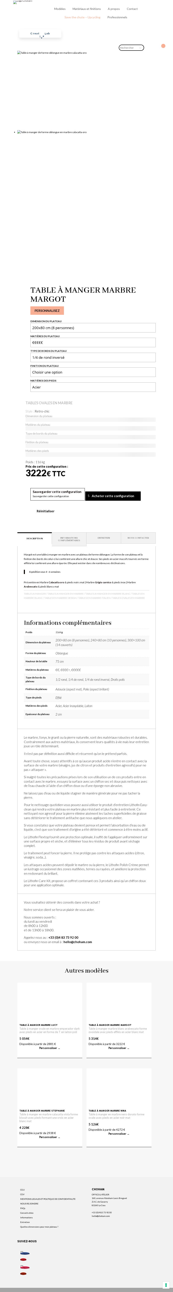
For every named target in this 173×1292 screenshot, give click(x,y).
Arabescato (31, 586)
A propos (114, 9)
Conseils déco (26, 1213)
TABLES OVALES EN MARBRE (49, 403)
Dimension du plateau (46, 321)
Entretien (25, 1222)
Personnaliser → (49, 1048)
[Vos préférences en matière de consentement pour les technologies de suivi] (166, 1285)
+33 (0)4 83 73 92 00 (63, 937)
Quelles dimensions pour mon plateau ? (39, 1226)
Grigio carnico (103, 582)
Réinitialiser (45, 511)
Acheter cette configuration (113, 496)
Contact (132, 9)
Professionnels (117, 17)
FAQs (22, 1208)
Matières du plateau (45, 336)
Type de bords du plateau (48, 350)
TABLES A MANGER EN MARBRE (65, 593)
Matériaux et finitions (87, 9)
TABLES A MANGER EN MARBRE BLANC (107, 593)
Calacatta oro (56, 582)
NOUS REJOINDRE (29, 1203)
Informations (26, 1217)
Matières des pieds (43, 380)
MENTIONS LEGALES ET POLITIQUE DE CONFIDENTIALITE (48, 1199)
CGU (22, 1189)
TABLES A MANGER (35, 593)
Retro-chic (42, 411)
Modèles (60, 9)
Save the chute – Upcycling (82, 17)
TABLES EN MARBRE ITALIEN (94, 597)
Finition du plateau (44, 365)
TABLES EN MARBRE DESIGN (60, 597)
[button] (57, 492)
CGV (22, 1194)
